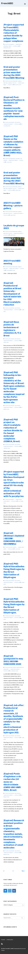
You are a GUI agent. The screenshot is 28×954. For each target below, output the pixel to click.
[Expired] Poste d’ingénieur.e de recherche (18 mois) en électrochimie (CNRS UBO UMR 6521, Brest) (12, 781)
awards (10, 83)
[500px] (10, 891)
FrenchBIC (7, 3)
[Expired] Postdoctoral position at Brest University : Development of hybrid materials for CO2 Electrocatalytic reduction (12, 294)
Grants (12, 44)
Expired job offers (15, 122)
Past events (13, 547)
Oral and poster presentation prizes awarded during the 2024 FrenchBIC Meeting (14, 72)
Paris (5, 501)
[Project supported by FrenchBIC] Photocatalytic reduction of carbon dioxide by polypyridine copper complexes (14, 32)
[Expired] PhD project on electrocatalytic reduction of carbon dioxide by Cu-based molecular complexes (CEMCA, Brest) (13, 430)
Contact (3, 939)
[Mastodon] (5, 891)
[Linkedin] (14, 891)
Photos (14, 83)
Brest (10, 46)
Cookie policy (10, 939)
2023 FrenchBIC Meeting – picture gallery (13, 206)
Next (23, 871)
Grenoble (6, 46)
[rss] (2, 944)
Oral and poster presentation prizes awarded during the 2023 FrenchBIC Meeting (14, 178)
